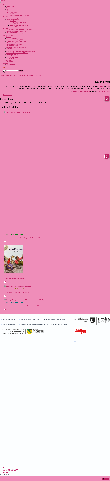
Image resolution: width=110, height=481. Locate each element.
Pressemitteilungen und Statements (19, 15)
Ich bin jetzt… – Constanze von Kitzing (16, 292)
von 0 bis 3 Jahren (104, 91)
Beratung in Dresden (12, 32)
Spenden (5, 63)
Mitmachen (9, 10)
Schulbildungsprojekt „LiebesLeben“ (20, 25)
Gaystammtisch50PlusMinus (14, 44)
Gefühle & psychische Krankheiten (22, 288)
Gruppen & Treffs (8, 35)
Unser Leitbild (10, 6)
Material (12, 13)
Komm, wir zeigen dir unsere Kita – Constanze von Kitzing (22, 306)
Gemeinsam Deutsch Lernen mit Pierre (17, 53)
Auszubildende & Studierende (14, 26)
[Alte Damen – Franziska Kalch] (13, 272)
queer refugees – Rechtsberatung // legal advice (19, 29)
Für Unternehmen (11, 66)
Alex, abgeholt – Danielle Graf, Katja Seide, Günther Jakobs (23, 238)
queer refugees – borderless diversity (16, 34)
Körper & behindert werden (21, 275)
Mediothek (9, 50)
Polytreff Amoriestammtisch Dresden (16, 41)
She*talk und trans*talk (13, 38)
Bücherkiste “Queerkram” (17, 24)
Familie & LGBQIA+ (19, 234)
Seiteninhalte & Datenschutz (11, 469)
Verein (5, 5)
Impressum (6, 467)
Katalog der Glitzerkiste (19, 22)
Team (8, 7)
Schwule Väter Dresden (12, 57)
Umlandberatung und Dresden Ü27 (16, 31)
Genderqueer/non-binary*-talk (14, 40)
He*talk (8, 37)
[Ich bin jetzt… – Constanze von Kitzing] (17, 286)
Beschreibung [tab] (7, 95)
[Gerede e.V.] (4, 0)
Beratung (5, 28)
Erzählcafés (9, 61)
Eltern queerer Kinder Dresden (15, 42)
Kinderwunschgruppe (12, 45)
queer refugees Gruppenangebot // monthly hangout (20, 51)
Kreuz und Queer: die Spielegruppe (16, 47)
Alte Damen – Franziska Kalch (14, 278)
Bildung (5, 16)
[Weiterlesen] (5, 241)
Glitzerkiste (13, 21)
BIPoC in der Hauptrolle (25, 75)
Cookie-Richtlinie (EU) (9, 470)
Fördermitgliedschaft (12, 64)
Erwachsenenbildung (12, 18)
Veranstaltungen (7, 60)
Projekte (8, 9)
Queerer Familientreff (12, 54)
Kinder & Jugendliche (12, 19)
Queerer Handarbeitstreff (13, 56)
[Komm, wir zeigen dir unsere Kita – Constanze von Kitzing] (24, 300)
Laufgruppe (9, 48)
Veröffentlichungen (11, 12)
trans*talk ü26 (10, 58)
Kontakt (5, 472)
